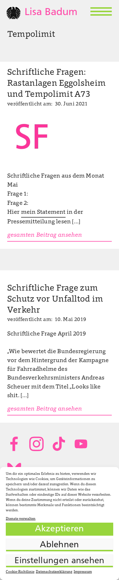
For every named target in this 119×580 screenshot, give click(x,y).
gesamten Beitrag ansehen (44, 235)
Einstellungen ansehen (59, 561)
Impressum (83, 572)
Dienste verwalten (21, 519)
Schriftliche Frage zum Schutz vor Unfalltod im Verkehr (55, 299)
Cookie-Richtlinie (20, 572)
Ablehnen (59, 545)
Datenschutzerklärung (54, 572)
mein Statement (43, 212)
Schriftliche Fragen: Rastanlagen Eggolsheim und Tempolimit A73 (56, 83)
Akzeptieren (59, 529)
